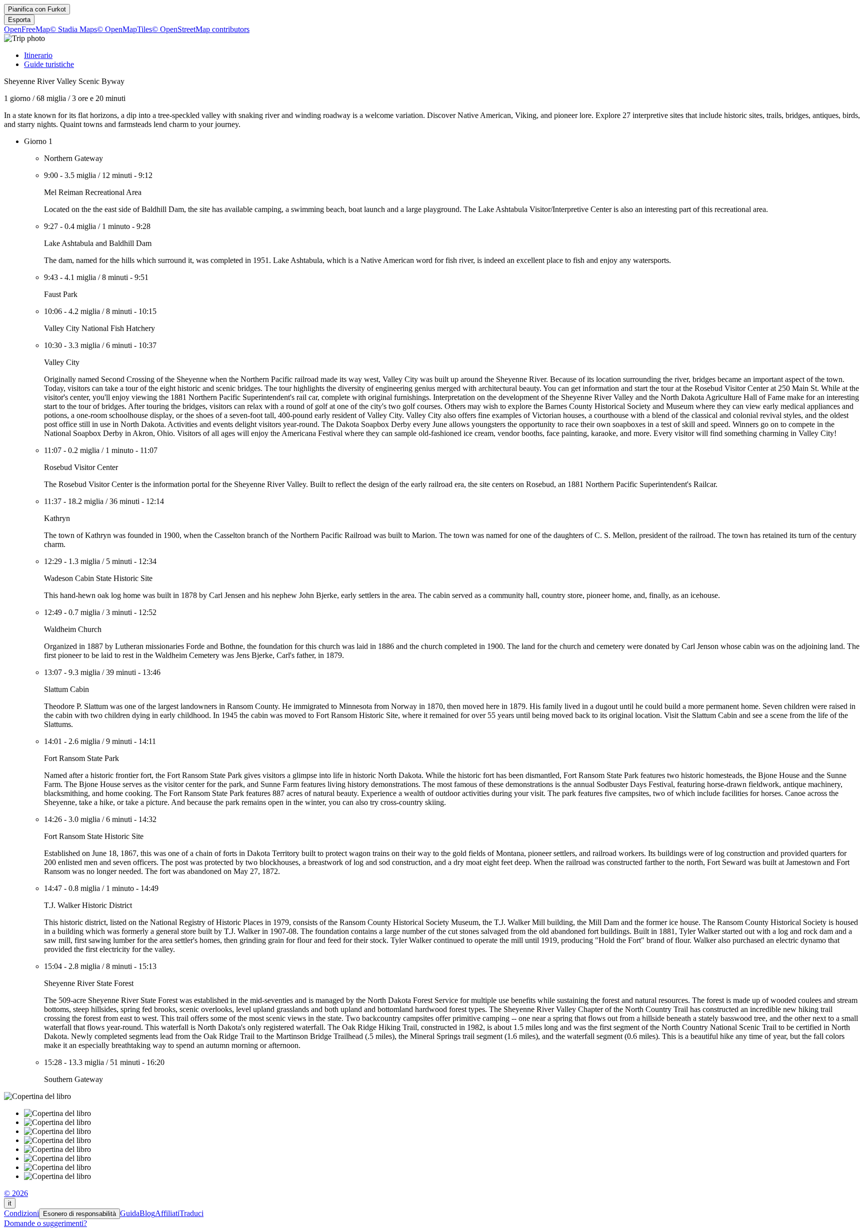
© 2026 (16, 1193)
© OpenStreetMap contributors (201, 29)
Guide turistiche (49, 64)
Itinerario (38, 55)
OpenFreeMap (27, 29)
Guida (130, 1213)
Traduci (192, 1213)
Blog (147, 1213)
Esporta (19, 20)
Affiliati (167, 1213)
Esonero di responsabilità (79, 1214)
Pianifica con (37, 9)
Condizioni (21, 1213)
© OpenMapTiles (124, 29)
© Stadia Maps (73, 29)
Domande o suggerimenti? (45, 1223)
